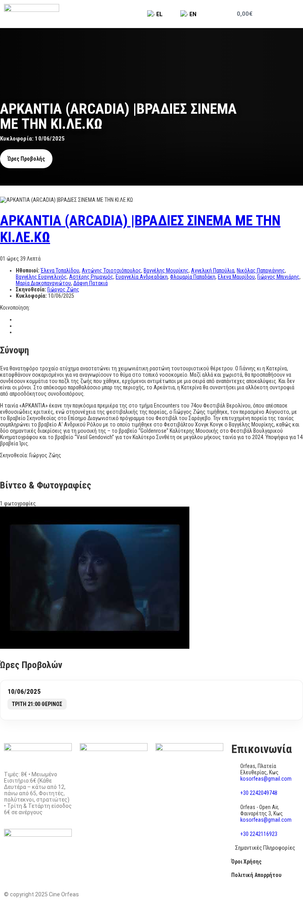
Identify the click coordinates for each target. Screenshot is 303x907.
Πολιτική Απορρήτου (256, 875)
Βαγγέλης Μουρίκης (166, 270)
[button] (288, 14)
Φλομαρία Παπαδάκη (192, 277)
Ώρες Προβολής (26, 159)
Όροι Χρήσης (246, 861)
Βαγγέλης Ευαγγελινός (41, 277)
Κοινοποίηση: (15, 307)
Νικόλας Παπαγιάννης (261, 270)
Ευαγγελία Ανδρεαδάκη (142, 277)
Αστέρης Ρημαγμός (91, 277)
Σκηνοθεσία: (31, 289)
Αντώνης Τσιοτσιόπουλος (111, 270)
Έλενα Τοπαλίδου (60, 270)
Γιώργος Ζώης (63, 289)
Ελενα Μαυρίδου (236, 277)
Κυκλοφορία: (32, 296)
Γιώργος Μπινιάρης (278, 277)
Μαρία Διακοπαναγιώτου (43, 283)
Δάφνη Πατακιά (90, 283)
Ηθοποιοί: (28, 270)
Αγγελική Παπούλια (212, 270)
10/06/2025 (24, 691)
